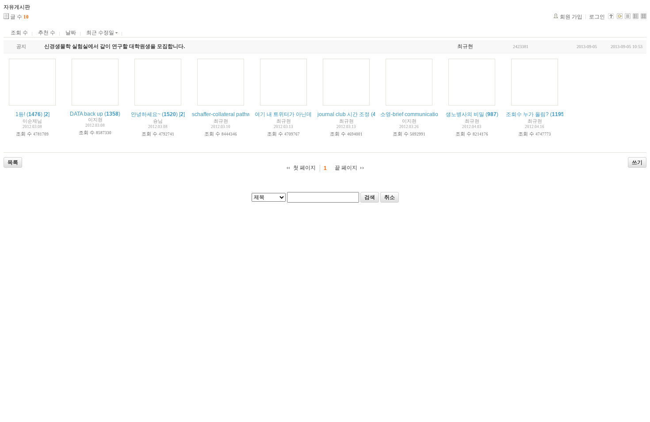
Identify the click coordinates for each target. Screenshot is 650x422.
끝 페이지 (346, 168)
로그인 (597, 17)
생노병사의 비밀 (465, 114)
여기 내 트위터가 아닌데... (285, 114)
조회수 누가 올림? (527, 114)
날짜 (70, 33)
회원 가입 (571, 17)
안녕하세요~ (146, 114)
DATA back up (86, 114)
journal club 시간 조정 (343, 114)
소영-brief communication (410, 114)
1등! (20, 114)
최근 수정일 (100, 33)
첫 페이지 (304, 168)
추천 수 (46, 33)
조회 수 (19, 33)
